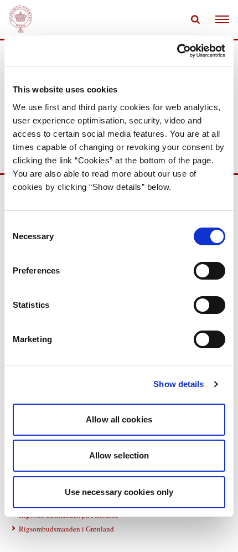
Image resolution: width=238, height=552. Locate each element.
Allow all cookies (119, 419)
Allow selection (119, 455)
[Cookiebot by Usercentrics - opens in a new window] (176, 51)
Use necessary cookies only (119, 492)
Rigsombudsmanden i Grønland (66, 529)
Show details (178, 384)
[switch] (209, 271)
